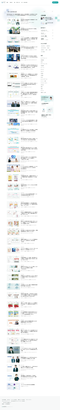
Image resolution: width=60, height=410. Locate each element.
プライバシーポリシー (29, 399)
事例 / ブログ (18, 2)
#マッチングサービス (44, 79)
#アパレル (42, 69)
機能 (7, 2)
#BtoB (42, 77)
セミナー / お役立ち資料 (24, 2)
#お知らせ (42, 84)
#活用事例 (42, 65)
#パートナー (43, 67)
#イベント (42, 90)
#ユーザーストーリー (44, 58)
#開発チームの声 (43, 92)
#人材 (49, 49)
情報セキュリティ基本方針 (21, 399)
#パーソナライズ (43, 47)
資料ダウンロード (55, 2)
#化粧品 (42, 73)
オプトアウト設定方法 (14, 399)
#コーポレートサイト (44, 82)
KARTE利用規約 (4, 399)
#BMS (42, 61)
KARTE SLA (8, 399)
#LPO (46, 49)
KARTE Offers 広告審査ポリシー (7, 402)
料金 (14, 2)
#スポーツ (42, 71)
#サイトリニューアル (44, 63)
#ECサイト (42, 49)
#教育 (41, 86)
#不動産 (42, 75)
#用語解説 (42, 59)
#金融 (41, 88)
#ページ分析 (43, 51)
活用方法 (11, 2)
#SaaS (48, 47)
